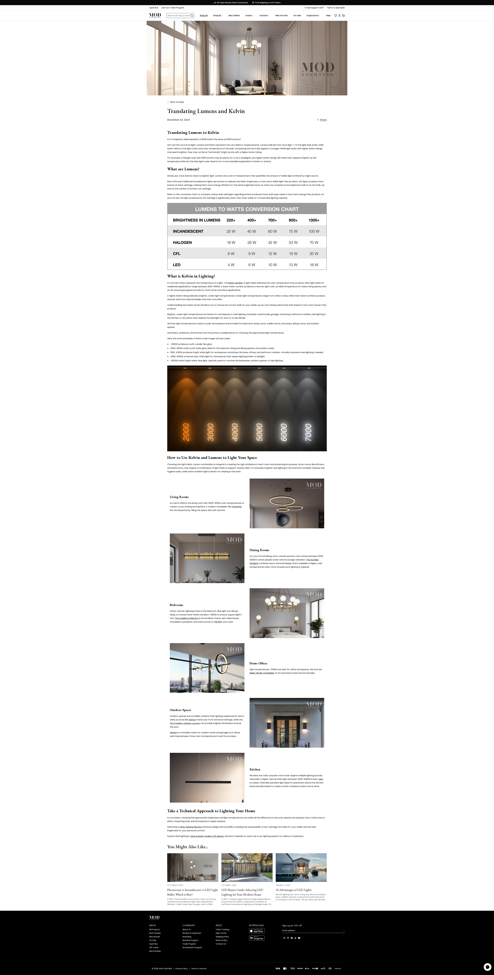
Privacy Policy (181, 968)
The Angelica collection (187, 618)
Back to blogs (177, 102)
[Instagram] (284, 938)
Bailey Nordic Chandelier (262, 673)
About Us (187, 929)
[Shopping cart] (343, 15)
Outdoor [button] (263, 15)
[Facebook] (292, 938)
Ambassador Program (192, 947)
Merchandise (155, 951)
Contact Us (221, 944)
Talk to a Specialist (336, 7)
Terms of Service (198, 968)
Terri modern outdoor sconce (185, 723)
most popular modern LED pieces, (207, 836)
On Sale (297, 15)
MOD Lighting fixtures (190, 826)
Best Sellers (234, 15)
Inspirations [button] (313, 15)
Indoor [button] (249, 15)
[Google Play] (263, 938)
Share (323, 119)
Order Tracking (222, 929)
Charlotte (237, 506)
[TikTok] (295, 938)
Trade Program (189, 944)
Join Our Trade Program (172, 7)
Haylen (173, 732)
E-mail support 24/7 (314, 7)
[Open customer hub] (339, 15)
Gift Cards (153, 947)
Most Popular (155, 933)
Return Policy (221, 940)
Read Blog (187, 936)
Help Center (221, 933)
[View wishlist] (335, 15)
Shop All (204, 15)
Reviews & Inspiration (192, 933)
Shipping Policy (222, 936)
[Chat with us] (487, 967)
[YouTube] (299, 938)
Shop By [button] (217, 15)
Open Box (153, 7)
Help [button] (328, 15)
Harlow (192, 719)
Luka (320, 779)
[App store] (263, 930)
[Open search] (191, 15)
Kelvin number (235, 282)
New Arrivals (281, 15)
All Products (154, 929)
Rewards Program (190, 940)
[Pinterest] (288, 938)
